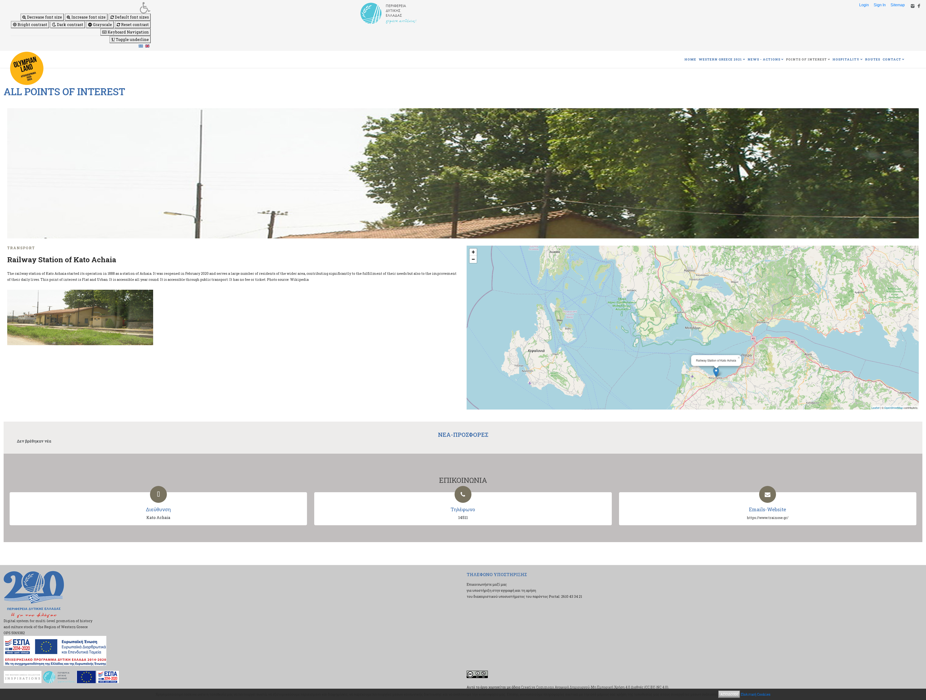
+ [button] (473, 252)
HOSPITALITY (845, 59)
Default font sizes (131, 17)
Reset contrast (134, 24)
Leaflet (875, 408)
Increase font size (88, 17)
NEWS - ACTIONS (764, 59)
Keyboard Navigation (128, 31)
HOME (690, 59)
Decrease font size (44, 17)
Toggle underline (132, 39)
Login (864, 5)
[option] (463, 173)
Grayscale (102, 24)
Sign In (880, 5)
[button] (81, 7)
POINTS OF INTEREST (806, 59)
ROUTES (872, 59)
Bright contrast (32, 24)
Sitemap (898, 5)
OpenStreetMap (893, 408)
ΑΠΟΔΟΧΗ (729, 694)
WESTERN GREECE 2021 (720, 59)
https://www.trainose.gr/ (768, 517)
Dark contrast (69, 24)
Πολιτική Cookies (755, 694)
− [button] (473, 259)
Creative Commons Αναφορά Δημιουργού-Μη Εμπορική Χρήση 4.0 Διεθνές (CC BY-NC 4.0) (594, 687)
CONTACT (892, 59)
